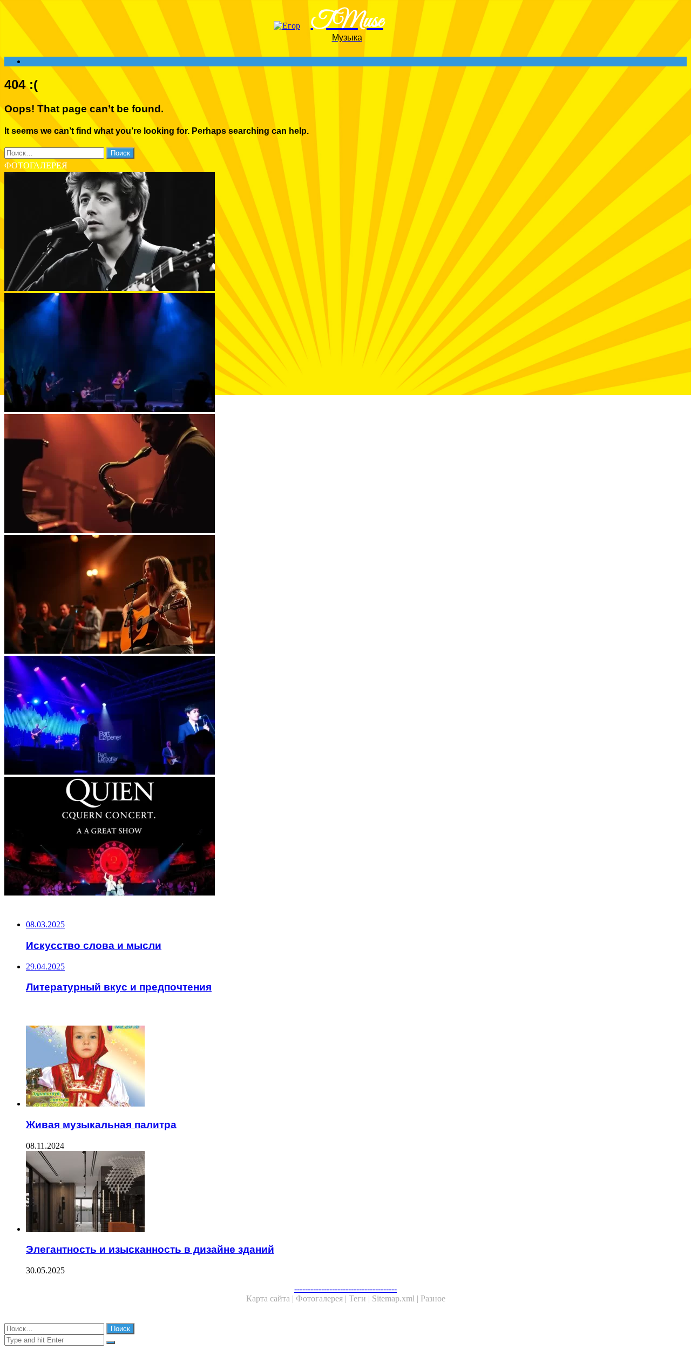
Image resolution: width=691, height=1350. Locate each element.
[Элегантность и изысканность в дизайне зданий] (339, 1192)
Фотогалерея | (322, 1298)
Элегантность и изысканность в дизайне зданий (150, 1249)
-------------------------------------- (345, 1288)
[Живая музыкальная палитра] (339, 1067)
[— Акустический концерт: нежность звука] (328, 595)
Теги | (360, 1298)
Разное (433, 1298)
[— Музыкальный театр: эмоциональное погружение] (328, 353)
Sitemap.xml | (396, 1298)
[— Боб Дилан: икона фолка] (328, 232)
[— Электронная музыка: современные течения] (328, 716)
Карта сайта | (271, 1298)
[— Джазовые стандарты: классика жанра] (328, 474)
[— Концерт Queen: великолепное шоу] (328, 837)
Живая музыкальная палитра (101, 1124)
